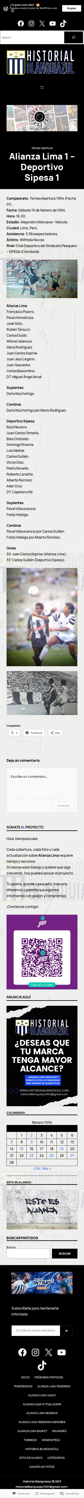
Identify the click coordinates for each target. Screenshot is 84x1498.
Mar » (46, 1168)
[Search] (73, 37)
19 (62, 1148)
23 (32, 1155)
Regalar (71, 8)
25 (52, 1155)
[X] (42, 23)
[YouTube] (52, 23)
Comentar (63, 805)
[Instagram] (31, 23)
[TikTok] (63, 23)
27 (72, 1155)
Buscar (11, 1247)
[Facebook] (20, 23)
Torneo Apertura (42, 148)
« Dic (37, 1168)
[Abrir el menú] (42, 87)
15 (21, 1148)
